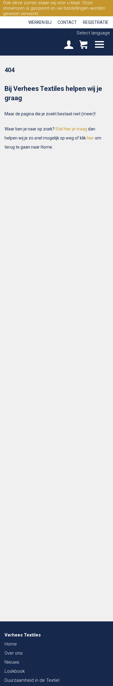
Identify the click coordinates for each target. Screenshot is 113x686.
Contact (67, 22)
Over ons (14, 653)
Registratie (95, 22)
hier (90, 138)
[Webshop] (83, 45)
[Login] (68, 45)
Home (11, 644)
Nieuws (12, 662)
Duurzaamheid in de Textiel (32, 680)
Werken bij (40, 22)
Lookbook (15, 671)
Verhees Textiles (26, 41)
